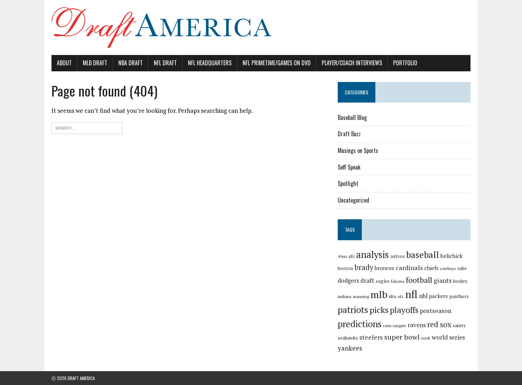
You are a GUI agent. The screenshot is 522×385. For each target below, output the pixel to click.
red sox (439, 324)
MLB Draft (95, 63)
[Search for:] (87, 127)
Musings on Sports (358, 150)
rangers (399, 325)
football (419, 280)
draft (367, 281)
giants (443, 280)
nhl (423, 296)
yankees (350, 347)
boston (345, 268)
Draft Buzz (349, 134)
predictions (360, 324)
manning (361, 296)
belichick (451, 256)
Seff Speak (349, 167)
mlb (378, 294)
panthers (459, 296)
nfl (411, 294)
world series (448, 337)
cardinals (409, 267)
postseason (435, 311)
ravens (417, 325)
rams (387, 325)
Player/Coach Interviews (352, 63)
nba (392, 296)
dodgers (348, 281)
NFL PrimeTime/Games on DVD (277, 63)
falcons (397, 281)
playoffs (404, 309)
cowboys (448, 268)
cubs (462, 268)
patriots (353, 309)
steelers (371, 337)
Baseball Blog (352, 117)
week (425, 338)
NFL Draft (165, 63)
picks (379, 309)
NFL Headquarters (210, 63)
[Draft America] (261, 27)
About (64, 63)
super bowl (402, 337)
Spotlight (348, 183)
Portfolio (405, 63)
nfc (401, 296)
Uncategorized (353, 200)
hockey (460, 281)
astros (397, 256)
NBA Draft (130, 63)
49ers (342, 256)
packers (438, 295)
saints (459, 325)
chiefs (431, 267)
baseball (422, 254)
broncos (384, 267)
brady (363, 267)
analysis (372, 254)
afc (351, 256)
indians (345, 296)
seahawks (348, 338)
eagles (383, 281)
